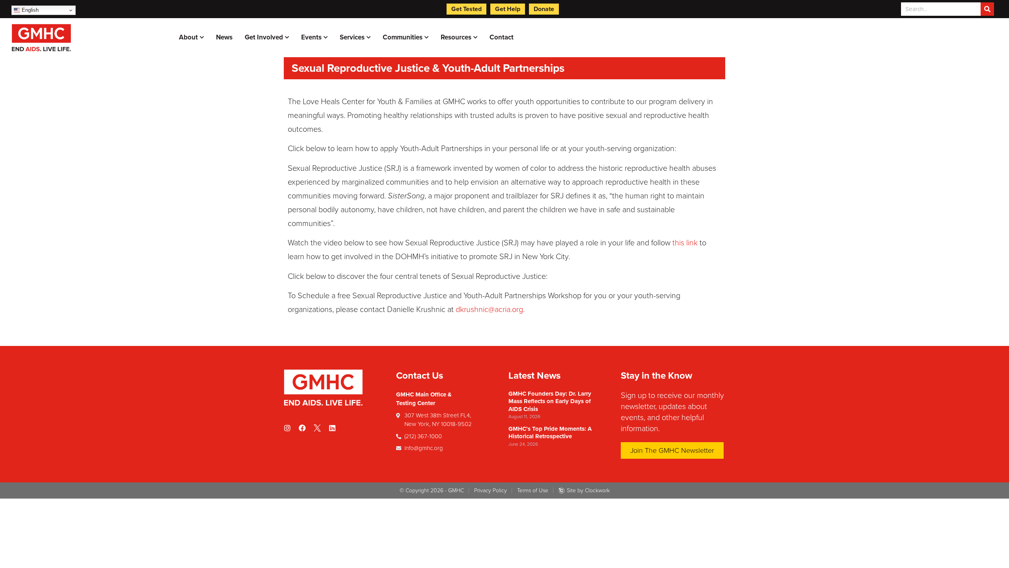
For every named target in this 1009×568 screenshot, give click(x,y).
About (188, 37)
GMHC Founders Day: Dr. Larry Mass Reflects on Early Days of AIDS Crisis (549, 401)
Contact (502, 37)
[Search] (987, 9)
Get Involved (264, 37)
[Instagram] (287, 428)
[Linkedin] (332, 428)
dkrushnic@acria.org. (490, 309)
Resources (456, 37)
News (224, 37)
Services (352, 37)
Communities (403, 37)
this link (685, 243)
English (29, 10)
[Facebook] (302, 428)
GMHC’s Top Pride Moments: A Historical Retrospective (550, 432)
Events (311, 37)
